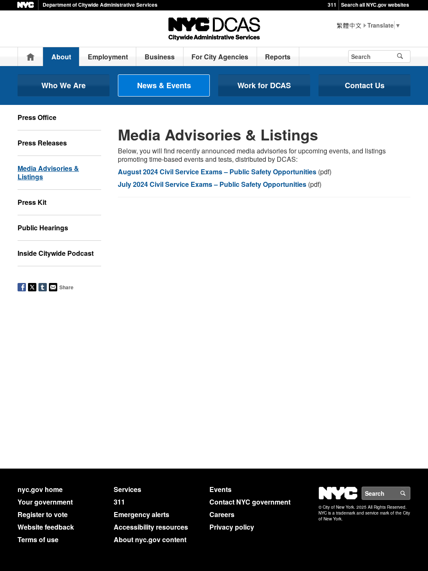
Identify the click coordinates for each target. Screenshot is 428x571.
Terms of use (38, 539)
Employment (108, 56)
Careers (221, 514)
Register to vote (43, 514)
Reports (277, 56)
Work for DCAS (264, 85)
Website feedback (46, 527)
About (61, 56)
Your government (45, 502)
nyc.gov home (40, 489)
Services (127, 489)
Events (220, 489)
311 (332, 4)
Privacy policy (231, 527)
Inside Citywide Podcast (56, 253)
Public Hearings (43, 227)
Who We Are (63, 85)
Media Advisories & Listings (48, 172)
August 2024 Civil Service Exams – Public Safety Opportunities (217, 171)
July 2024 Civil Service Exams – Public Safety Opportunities (212, 184)
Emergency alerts (141, 514)
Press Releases (42, 143)
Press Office (37, 117)
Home (30, 56)
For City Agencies (219, 56)
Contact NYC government (249, 502)
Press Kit (32, 202)
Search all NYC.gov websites (375, 4)
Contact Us (365, 85)
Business (160, 56)
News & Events (164, 85)
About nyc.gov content (150, 539)
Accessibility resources (151, 527)
